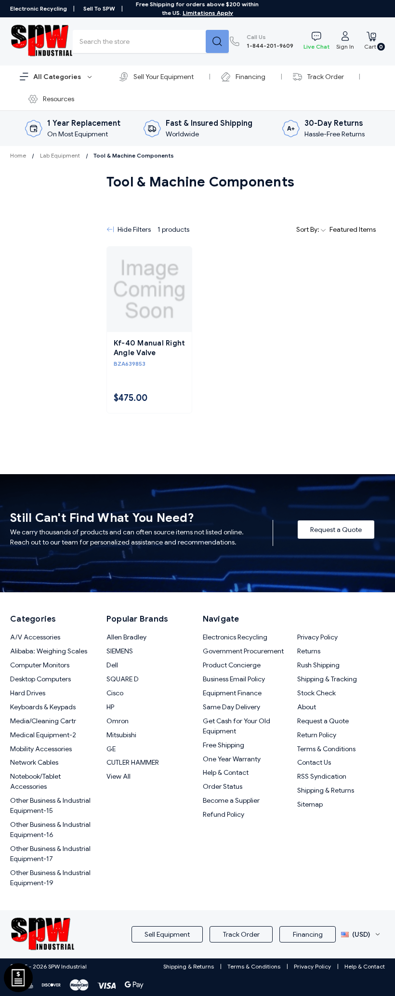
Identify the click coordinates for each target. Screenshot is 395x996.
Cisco (114, 693)
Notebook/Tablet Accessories (35, 781)
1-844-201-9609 (270, 41)
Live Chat (316, 46)
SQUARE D (122, 679)
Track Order (325, 76)
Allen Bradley (126, 637)
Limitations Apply (208, 12)
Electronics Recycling (235, 637)
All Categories (57, 76)
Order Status (222, 786)
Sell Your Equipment (163, 76)
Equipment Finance (232, 693)
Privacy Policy (317, 637)
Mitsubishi (121, 734)
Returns (308, 651)
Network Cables (34, 762)
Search (217, 41)
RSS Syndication (321, 776)
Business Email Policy (234, 679)
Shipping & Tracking (327, 679)
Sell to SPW (99, 8)
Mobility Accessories (41, 748)
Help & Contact (226, 772)
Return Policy (316, 734)
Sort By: (308, 229)
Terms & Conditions (326, 748)
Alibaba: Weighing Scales (48, 651)
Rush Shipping (318, 665)
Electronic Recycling (38, 8)
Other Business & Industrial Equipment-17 (50, 853)
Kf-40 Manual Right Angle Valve (149, 348)
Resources (58, 98)
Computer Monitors (39, 665)
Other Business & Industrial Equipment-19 (50, 877)
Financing (250, 76)
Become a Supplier (231, 800)
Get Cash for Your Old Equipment (236, 726)
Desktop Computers (40, 679)
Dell (112, 665)
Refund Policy (223, 814)
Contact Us (314, 762)
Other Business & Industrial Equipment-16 (50, 829)
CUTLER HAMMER (132, 762)
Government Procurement (243, 651)
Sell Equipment (167, 934)
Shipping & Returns (325, 790)
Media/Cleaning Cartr (43, 721)
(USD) (361, 934)
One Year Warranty (232, 759)
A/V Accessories (35, 637)
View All (118, 776)
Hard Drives (27, 693)
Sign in (345, 46)
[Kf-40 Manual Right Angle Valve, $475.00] (149, 289)
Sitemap (310, 804)
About (306, 707)
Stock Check (316, 693)
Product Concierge (232, 665)
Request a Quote (336, 529)
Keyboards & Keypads (43, 707)
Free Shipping (223, 745)
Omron (117, 721)
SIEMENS (119, 651)
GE (111, 748)
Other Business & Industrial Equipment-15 (50, 805)
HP (110, 707)
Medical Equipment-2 (43, 734)
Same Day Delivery (231, 707)
